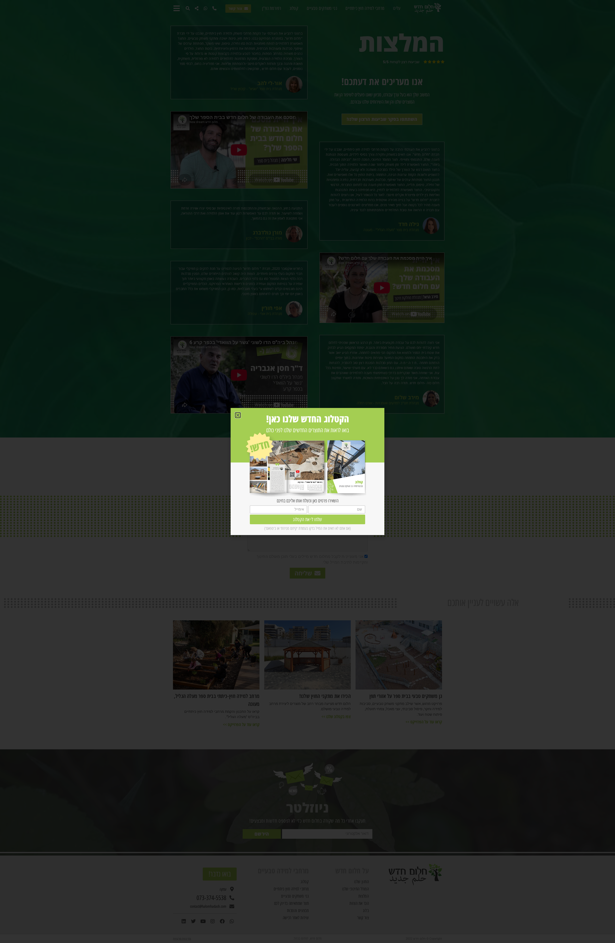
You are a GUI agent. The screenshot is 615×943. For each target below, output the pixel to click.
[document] (307, 471)
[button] (237, 415)
